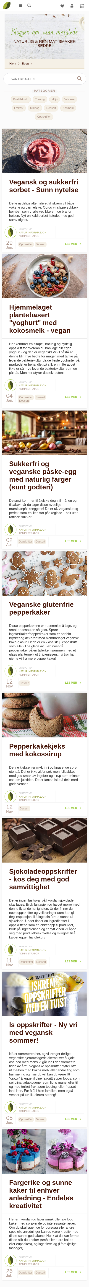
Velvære (69, 99)
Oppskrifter (44, 116)
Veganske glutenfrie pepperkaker (41, 608)
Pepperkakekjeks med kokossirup (37, 750)
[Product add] (82, 5)
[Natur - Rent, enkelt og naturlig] (6, 2)
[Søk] (29, 5)
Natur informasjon (32, 232)
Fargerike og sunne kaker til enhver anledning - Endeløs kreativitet (41, 1194)
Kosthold (68, 108)
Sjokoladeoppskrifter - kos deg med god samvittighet (43, 879)
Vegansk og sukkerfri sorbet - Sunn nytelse (44, 186)
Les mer (71, 244)
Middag (34, 108)
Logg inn (72, 5)
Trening (40, 99)
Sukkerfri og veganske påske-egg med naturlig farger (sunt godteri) (42, 475)
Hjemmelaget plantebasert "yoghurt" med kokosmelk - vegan (40, 318)
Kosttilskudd (20, 99)
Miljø (55, 99)
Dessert (51, 108)
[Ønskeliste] (62, 5)
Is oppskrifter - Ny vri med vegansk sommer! (43, 1032)
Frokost (18, 108)
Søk (79, 78)
